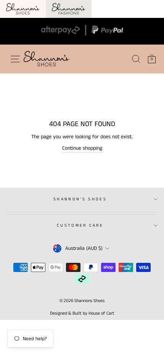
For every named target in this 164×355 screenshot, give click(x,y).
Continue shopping (82, 148)
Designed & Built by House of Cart (82, 313)
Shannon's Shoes (80, 199)
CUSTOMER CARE (80, 225)
